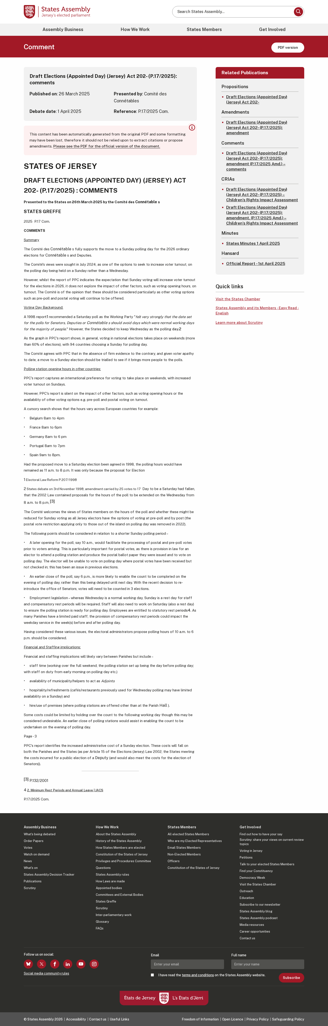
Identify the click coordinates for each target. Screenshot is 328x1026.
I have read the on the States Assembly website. (211, 975)
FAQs (99, 928)
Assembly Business (63, 29)
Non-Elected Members (184, 854)
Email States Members (184, 847)
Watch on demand (36, 854)
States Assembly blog (256, 911)
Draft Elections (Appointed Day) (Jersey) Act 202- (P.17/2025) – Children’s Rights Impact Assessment (262, 194)
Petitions (246, 857)
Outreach (246, 891)
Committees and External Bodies (119, 895)
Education (247, 898)
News (28, 861)
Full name (238, 955)
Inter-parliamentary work (114, 915)
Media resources (252, 925)
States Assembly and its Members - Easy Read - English (257, 310)
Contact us (247, 938)
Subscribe (291, 978)
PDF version (288, 47)
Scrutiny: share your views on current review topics (272, 842)
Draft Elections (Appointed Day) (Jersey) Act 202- (256, 99)
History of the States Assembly (119, 841)
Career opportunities (255, 931)
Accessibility (76, 1019)
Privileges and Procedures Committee (123, 861)
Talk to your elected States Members (267, 864)
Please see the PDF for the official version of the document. (106, 146)
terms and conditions (198, 975)
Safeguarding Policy (288, 1019)
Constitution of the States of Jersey (122, 854)
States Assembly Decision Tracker (49, 874)
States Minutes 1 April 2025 (253, 243)
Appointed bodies (109, 888)
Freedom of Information (200, 1019)
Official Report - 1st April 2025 (255, 263)
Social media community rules (46, 973)
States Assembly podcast (259, 918)
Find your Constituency (256, 871)
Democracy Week (252, 877)
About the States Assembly (116, 834)
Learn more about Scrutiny (239, 322)
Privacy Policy (257, 1019)
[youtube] (80, 964)
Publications (33, 881)
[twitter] (41, 964)
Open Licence (232, 1019)
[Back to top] (316, 1010)
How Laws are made (110, 881)
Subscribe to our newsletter (260, 904)
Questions (103, 868)
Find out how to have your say (261, 834)
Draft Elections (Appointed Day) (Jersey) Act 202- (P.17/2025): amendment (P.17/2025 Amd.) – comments (256, 161)
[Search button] (298, 11)
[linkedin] (67, 964)
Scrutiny (30, 888)
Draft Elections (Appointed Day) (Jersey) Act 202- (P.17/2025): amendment (256, 127)
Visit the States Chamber (238, 299)
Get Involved (272, 29)
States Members (204, 29)
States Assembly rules (112, 874)
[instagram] (94, 964)
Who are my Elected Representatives (195, 841)
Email (155, 955)
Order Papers (33, 841)
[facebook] (54, 964)
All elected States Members (188, 834)
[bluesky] (28, 964)
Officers (174, 861)
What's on (31, 868)
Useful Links (119, 1019)
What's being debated (39, 834)
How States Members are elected (120, 847)
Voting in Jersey (251, 851)
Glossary (102, 921)
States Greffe (106, 901)
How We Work (135, 29)
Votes (28, 847)
